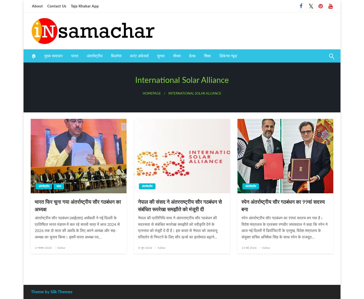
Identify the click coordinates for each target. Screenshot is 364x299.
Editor (61, 247)
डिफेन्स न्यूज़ (228, 56)
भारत (74, 56)
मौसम (177, 56)
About (37, 6)
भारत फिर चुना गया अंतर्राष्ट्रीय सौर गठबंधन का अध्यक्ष (78, 205)
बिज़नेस (116, 56)
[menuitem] (33, 56)
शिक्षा (207, 56)
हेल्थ (192, 56)
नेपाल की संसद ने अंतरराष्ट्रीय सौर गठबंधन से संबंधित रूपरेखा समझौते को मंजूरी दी (180, 205)
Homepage (152, 93)
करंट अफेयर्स (139, 56)
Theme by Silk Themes (51, 292)
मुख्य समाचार (53, 56)
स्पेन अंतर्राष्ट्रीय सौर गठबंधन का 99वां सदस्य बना (283, 205)
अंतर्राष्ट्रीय (95, 56)
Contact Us (56, 6)
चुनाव (161, 56)
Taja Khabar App (85, 6)
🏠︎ (33, 56)
